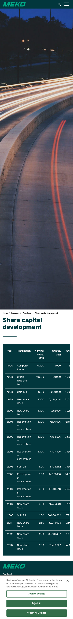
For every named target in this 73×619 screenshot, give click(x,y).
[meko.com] (14, 4)
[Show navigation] (66, 4)
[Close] (67, 580)
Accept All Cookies (36, 613)
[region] (36, 597)
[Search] (59, 4)
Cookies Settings (36, 594)
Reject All (36, 603)
